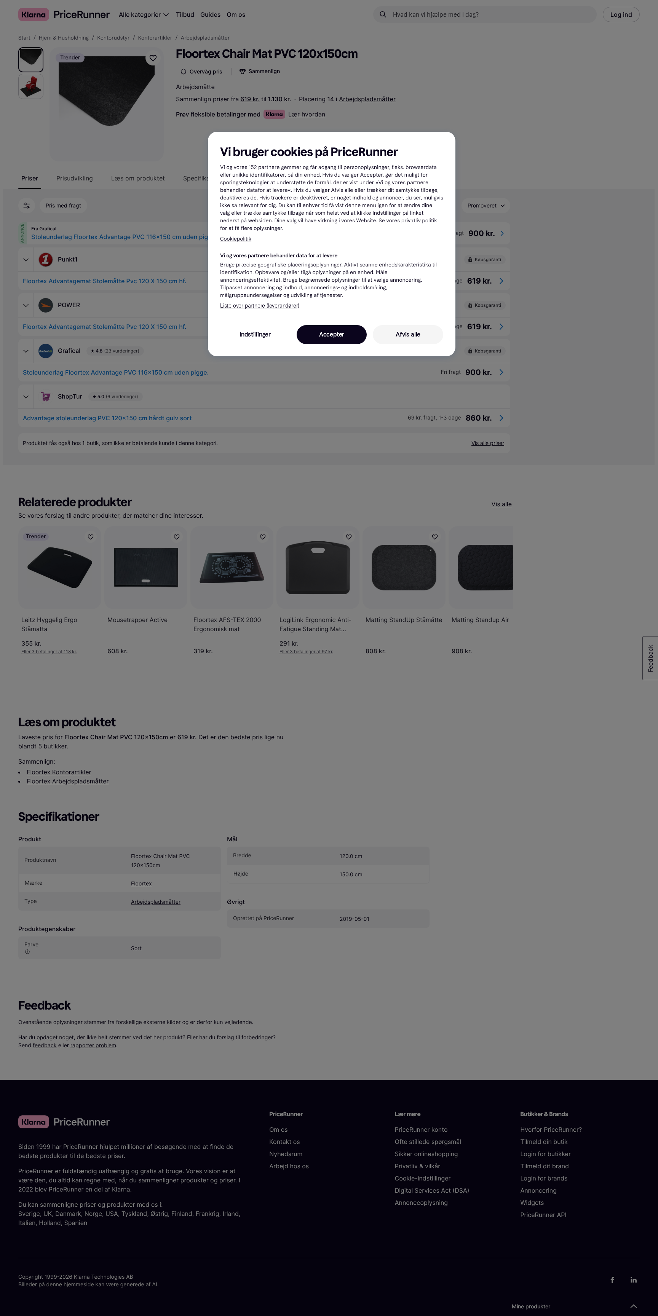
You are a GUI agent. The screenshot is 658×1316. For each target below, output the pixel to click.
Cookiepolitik (235, 239)
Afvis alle (408, 334)
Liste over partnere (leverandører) (259, 306)
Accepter (331, 334)
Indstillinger (255, 334)
